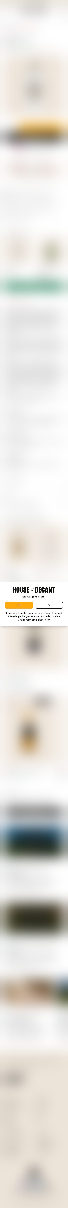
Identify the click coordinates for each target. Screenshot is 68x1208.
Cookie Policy (24, 619)
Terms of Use (51, 613)
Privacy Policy (43, 619)
